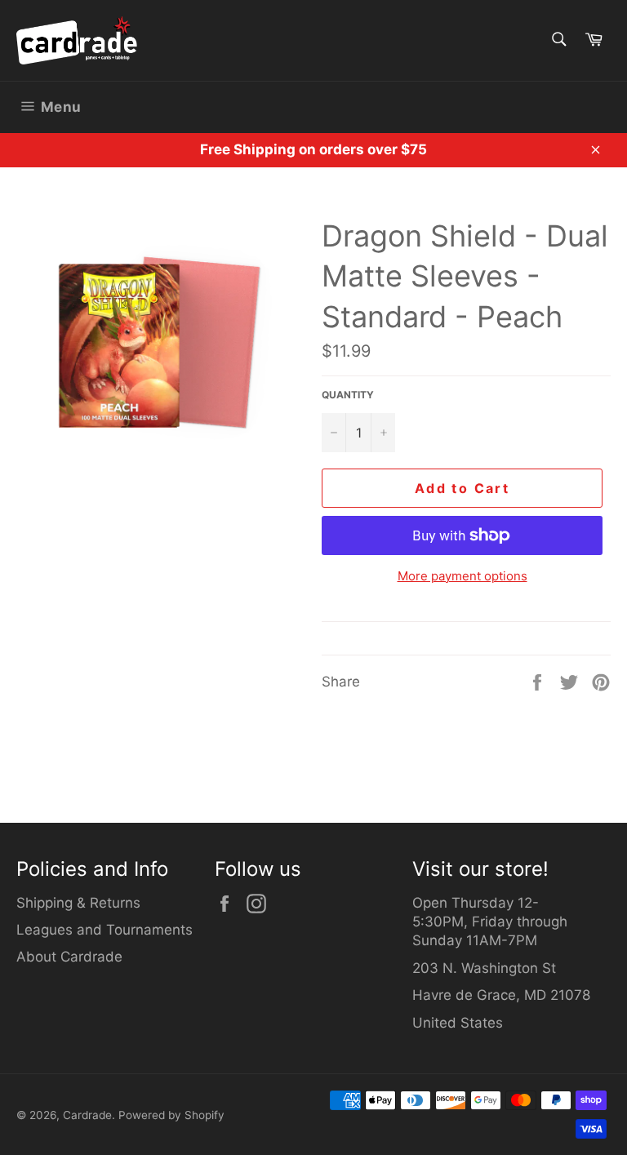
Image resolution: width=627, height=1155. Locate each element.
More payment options (462, 576)
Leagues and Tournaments (104, 930)
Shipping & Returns (78, 903)
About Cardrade (69, 956)
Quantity (348, 395)
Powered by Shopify (171, 1115)
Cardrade (87, 1115)
